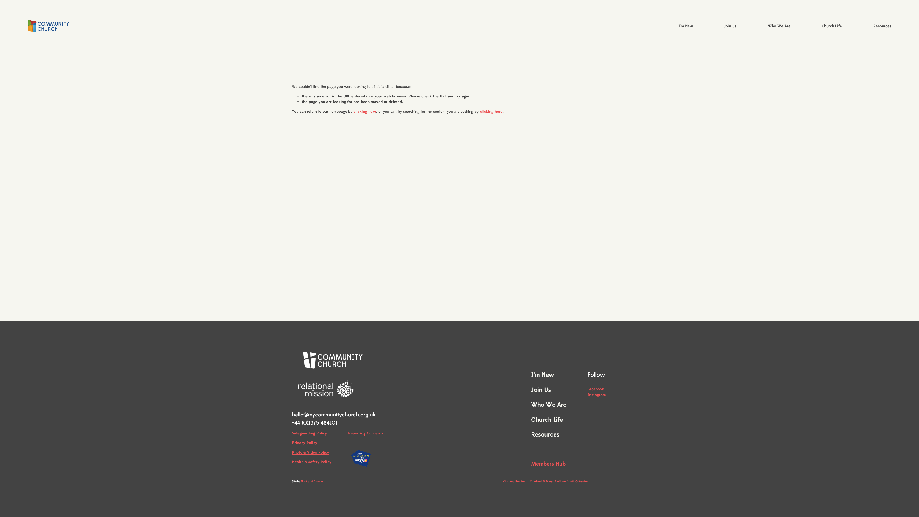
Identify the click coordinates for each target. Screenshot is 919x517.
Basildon (560, 481)
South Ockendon (577, 481)
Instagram (597, 395)
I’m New (542, 375)
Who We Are (548, 405)
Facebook (596, 389)
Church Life (547, 420)
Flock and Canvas (312, 481)
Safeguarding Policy (309, 433)
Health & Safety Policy (311, 462)
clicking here (364, 111)
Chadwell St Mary (541, 481)
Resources (545, 434)
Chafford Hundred (514, 481)
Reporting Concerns (365, 433)
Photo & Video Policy (310, 452)
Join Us (541, 390)
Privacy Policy (304, 442)
